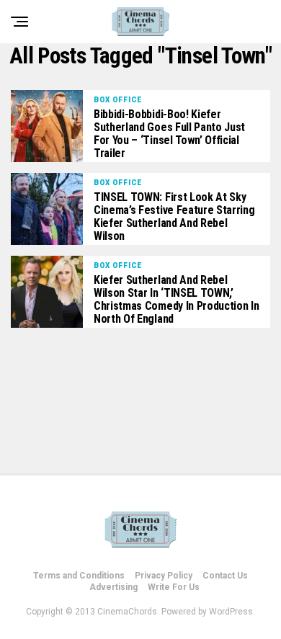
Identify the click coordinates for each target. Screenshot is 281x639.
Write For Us (174, 587)
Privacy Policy (163, 576)
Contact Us (225, 576)
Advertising (113, 587)
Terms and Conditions (79, 576)
